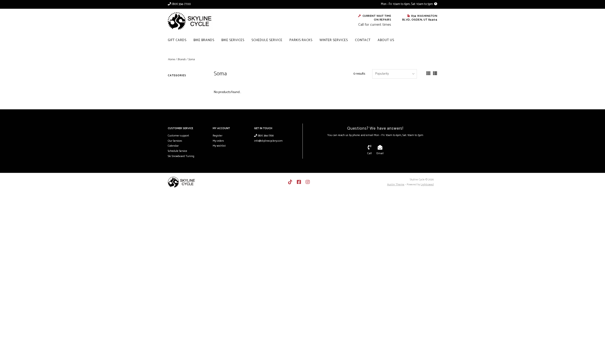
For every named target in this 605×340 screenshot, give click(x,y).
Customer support (178, 135)
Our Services (175, 141)
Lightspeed (427, 184)
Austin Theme (395, 184)
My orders (218, 141)
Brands (181, 59)
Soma (191, 59)
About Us (386, 40)
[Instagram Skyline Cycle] (308, 182)
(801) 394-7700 (265, 135)
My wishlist (219, 146)
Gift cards (177, 40)
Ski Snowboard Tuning (181, 156)
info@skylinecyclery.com (268, 141)
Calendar (173, 146)
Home (171, 59)
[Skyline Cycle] (199, 21)
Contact (363, 40)
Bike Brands (204, 40)
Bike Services (232, 40)
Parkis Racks (301, 40)
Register (217, 135)
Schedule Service (266, 40)
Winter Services (334, 40)
